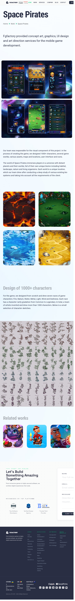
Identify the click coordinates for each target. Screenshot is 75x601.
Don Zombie (56, 444)
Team (29, 552)
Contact (63, 2)
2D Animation (52, 542)
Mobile (39, 553)
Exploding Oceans (34, 444)
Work (35, 2)
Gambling (39, 566)
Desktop (39, 558)
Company (50, 2)
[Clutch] (53, 588)
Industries (30, 546)
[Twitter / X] (57, 588)
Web (38, 555)
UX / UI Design (53, 545)
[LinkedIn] (40, 588)
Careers (30, 554)
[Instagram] (60, 588)
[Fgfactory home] (12, 2)
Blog (56, 2)
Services (42, 2)
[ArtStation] (47, 588)
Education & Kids (41, 563)
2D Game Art (52, 537)
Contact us (31, 559)
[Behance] (43, 588)
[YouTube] (66, 588)
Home (30, 2)
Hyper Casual (40, 560)
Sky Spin (8, 444)
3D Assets (51, 540)
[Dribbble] (50, 588)
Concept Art (52, 535)
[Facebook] (63, 588)
